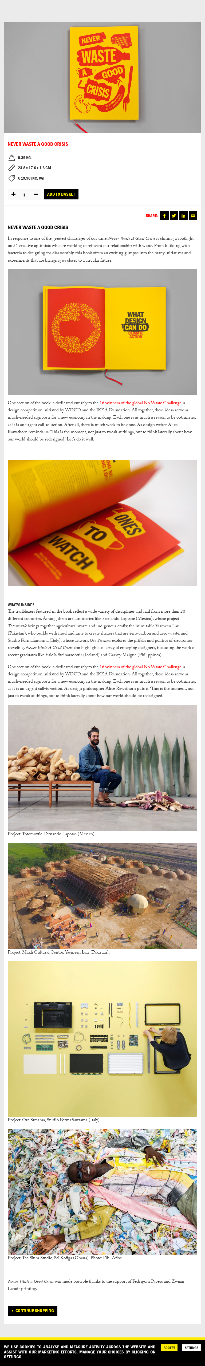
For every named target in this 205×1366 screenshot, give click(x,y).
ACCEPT (169, 1347)
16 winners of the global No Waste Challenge (140, 403)
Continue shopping (34, 1310)
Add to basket (61, 194)
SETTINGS (191, 1347)
